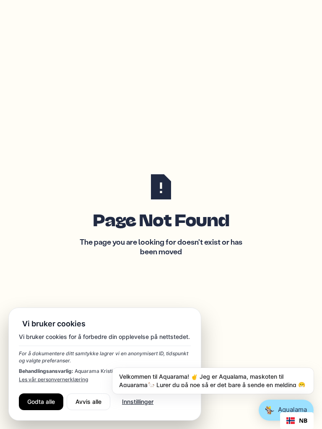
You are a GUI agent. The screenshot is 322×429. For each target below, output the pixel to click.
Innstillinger (137, 401)
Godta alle (41, 401)
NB (303, 420)
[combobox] (297, 420)
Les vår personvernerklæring (53, 379)
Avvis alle (88, 401)
